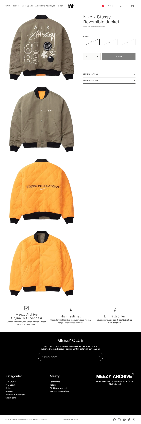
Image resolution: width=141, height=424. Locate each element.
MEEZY (14, 420)
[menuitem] (60, 6)
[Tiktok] (129, 419)
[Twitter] (133, 419)
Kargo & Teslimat (91, 80)
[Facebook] (114, 419)
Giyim (8, 388)
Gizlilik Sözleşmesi (58, 388)
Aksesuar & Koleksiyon (15, 394)
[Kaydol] (99, 357)
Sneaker (9, 391)
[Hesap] (126, 6)
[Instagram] (119, 419)
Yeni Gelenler (11, 385)
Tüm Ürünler (11, 381)
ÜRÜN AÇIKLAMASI (90, 74)
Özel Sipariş (11, 398)
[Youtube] (124, 419)
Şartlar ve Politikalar (70, 420)
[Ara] (121, 6)
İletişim (53, 385)
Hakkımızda (55, 381)
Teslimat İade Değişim (59, 391)
